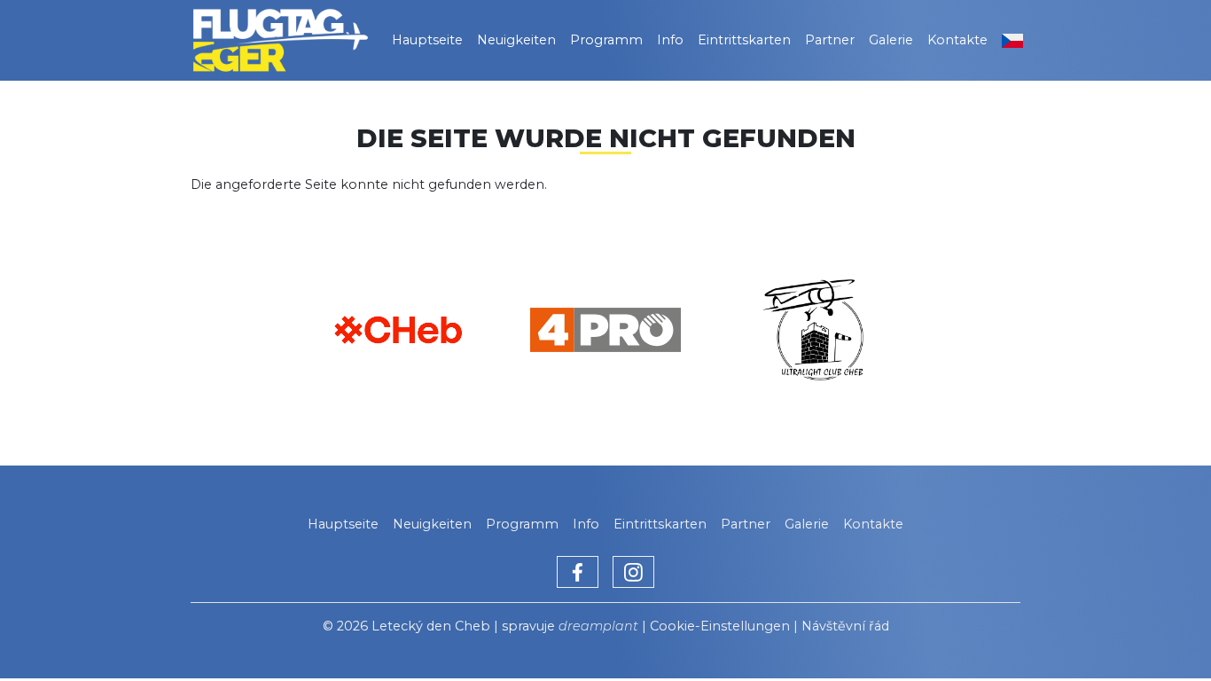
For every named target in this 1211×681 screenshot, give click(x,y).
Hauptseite (427, 40)
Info (670, 40)
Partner (830, 40)
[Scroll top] (1161, 631)
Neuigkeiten (516, 40)
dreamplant (598, 626)
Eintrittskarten (744, 40)
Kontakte (957, 40)
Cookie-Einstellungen (720, 626)
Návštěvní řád (845, 626)
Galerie (891, 40)
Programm (606, 40)
